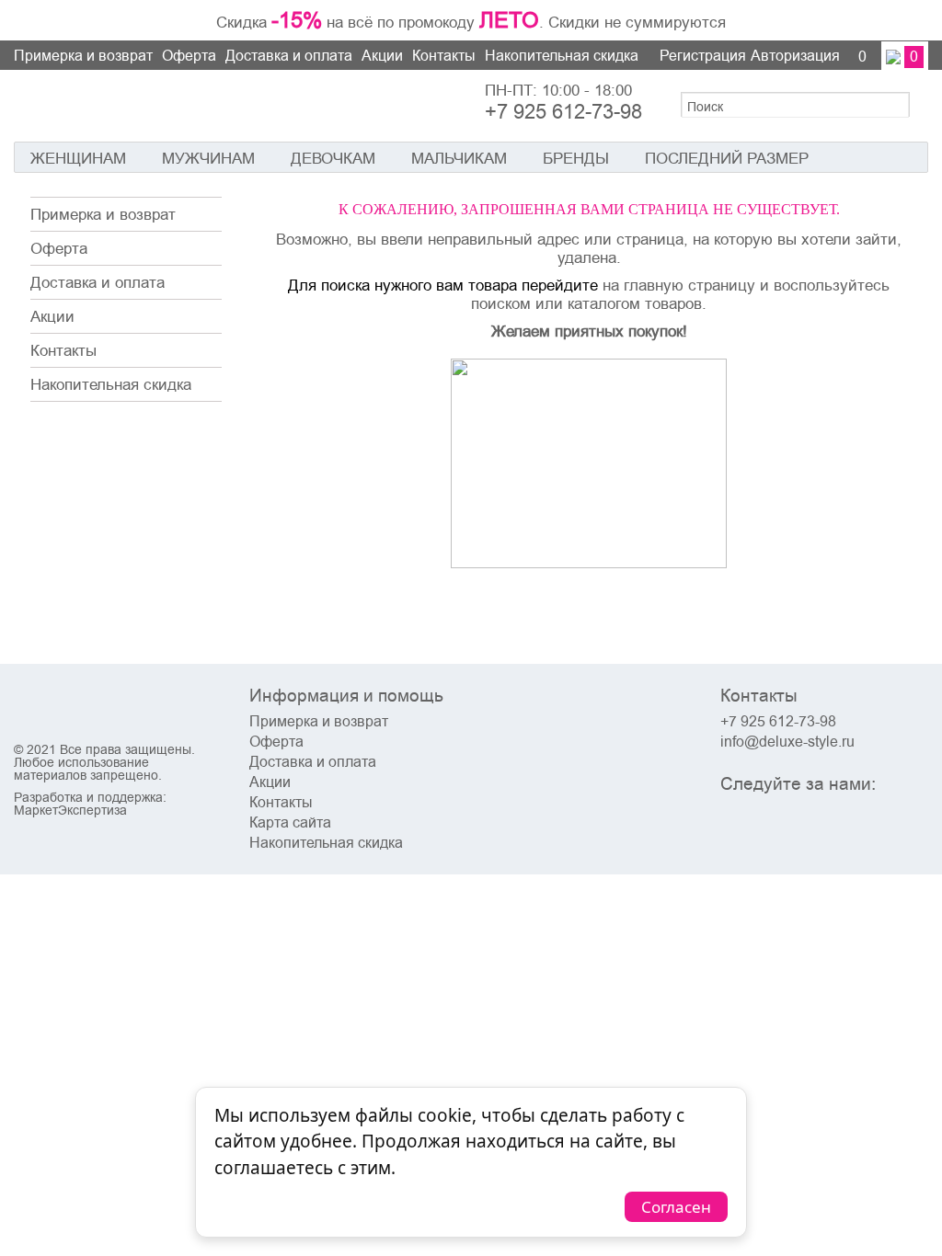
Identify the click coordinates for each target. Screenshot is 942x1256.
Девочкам (333, 158)
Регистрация (703, 55)
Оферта (189, 55)
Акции (382, 55)
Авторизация (795, 55)
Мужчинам (208, 158)
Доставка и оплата (288, 55)
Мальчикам (459, 158)
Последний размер (727, 158)
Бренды (576, 158)
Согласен (676, 1206)
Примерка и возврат (83, 55)
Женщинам (78, 158)
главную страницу (689, 285)
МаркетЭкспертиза (70, 810)
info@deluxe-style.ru (787, 742)
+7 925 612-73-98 (563, 112)
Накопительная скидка (561, 55)
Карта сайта (290, 823)
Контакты (444, 55)
